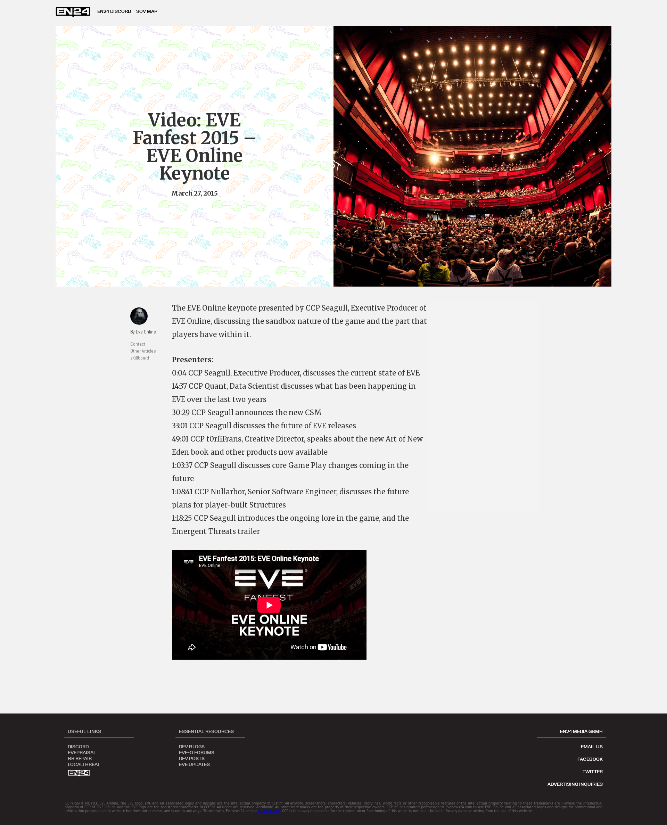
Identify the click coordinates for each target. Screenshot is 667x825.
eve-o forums (196, 752)
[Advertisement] (486, 406)
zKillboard (139, 358)
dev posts (192, 758)
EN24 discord (114, 11)
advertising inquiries (575, 784)
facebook (590, 759)
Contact (137, 344)
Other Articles (143, 351)
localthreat (84, 763)
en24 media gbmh (581, 731)
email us (592, 746)
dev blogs (192, 746)
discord (78, 746)
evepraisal (82, 752)
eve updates (194, 763)
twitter (593, 771)
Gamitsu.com (269, 810)
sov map (146, 11)
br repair (80, 758)
